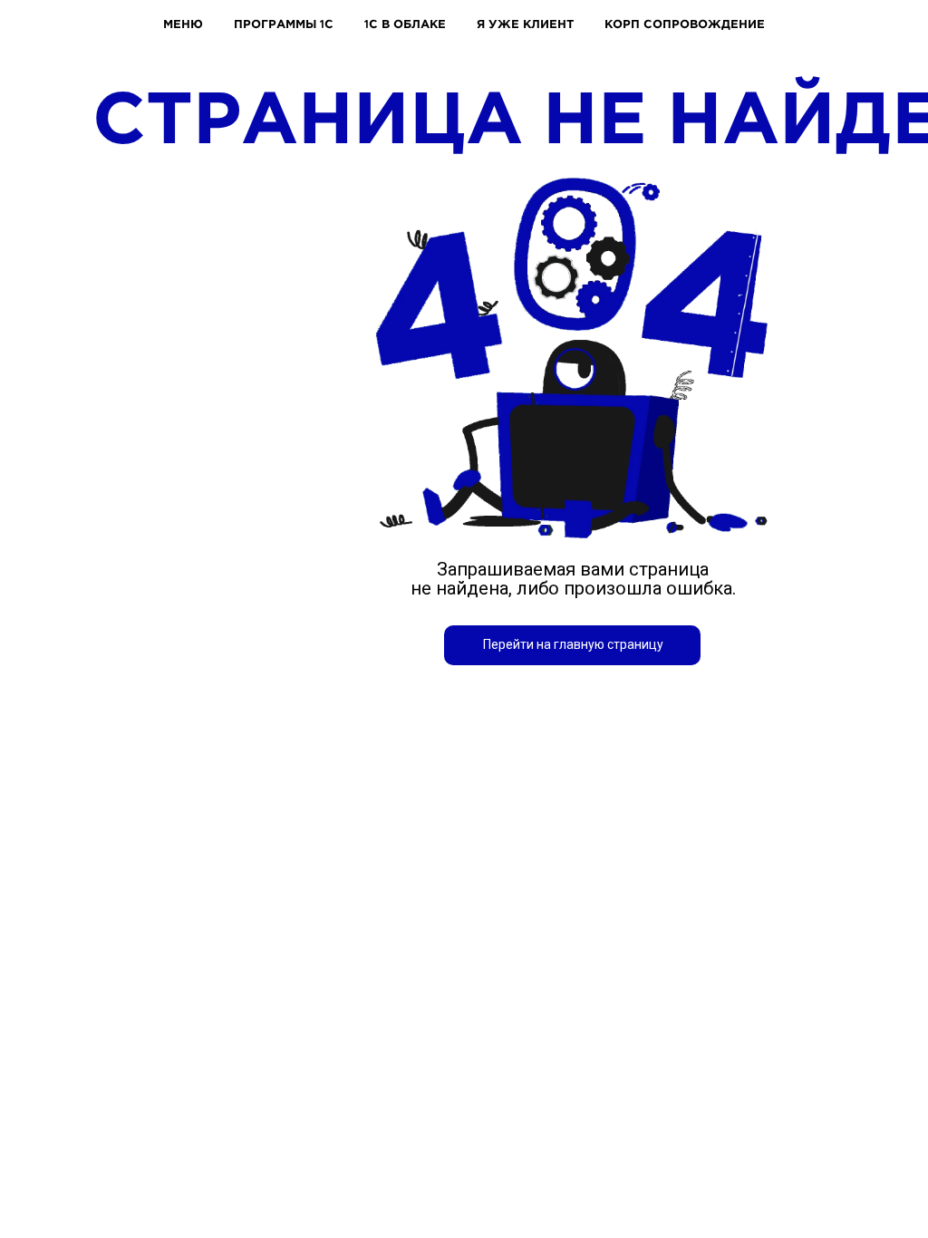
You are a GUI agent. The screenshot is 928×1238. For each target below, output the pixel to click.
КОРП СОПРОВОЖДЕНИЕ (684, 23)
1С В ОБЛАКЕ (405, 23)
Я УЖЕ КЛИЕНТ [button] (525, 23)
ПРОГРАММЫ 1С (284, 23)
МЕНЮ (183, 23)
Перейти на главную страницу (573, 644)
